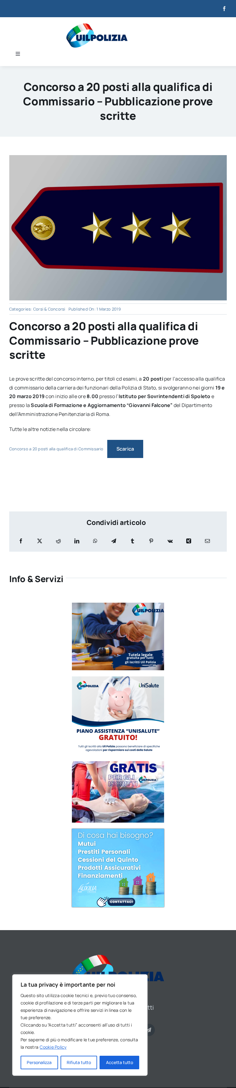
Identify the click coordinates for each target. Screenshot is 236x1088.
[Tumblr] (132, 541)
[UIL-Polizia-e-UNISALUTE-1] (118, 678)
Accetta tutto (119, 1062)
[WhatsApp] (95, 541)
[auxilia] (118, 831)
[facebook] (224, 8)
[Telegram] (113, 541)
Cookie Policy (53, 1047)
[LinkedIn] (76, 541)
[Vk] (170, 541)
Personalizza (39, 1062)
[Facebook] (20, 541)
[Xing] (188, 541)
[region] (80, 1025)
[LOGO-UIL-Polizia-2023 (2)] (97, 25)
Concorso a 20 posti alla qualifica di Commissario (56, 449)
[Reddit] (58, 541)
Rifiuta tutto (79, 1062)
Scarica (125, 448)
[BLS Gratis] (118, 763)
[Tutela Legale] (118, 605)
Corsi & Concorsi (49, 309)
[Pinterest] (151, 541)
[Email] (207, 541)
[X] (39, 541)
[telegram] (149, 1030)
